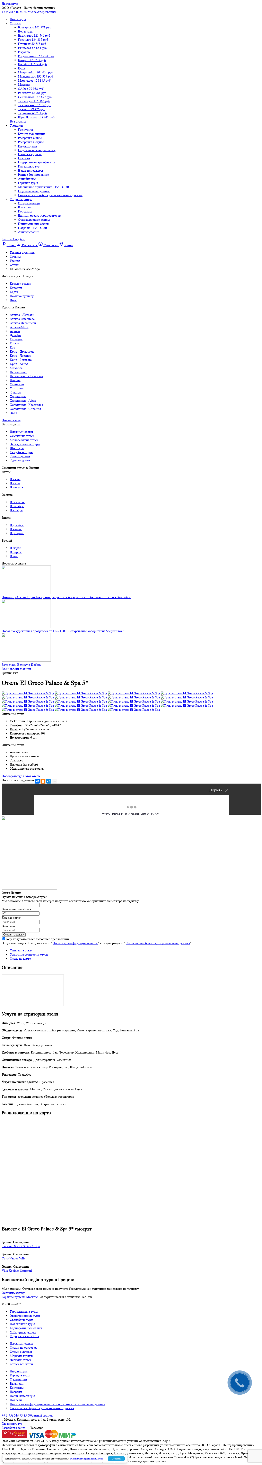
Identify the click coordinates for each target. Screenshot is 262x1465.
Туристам (16, 125)
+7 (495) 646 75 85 (14, 12)
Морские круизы (21, 1356)
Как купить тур (29, 166)
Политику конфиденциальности (75, 943)
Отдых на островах (23, 1347)
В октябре (17, 506)
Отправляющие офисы (34, 219)
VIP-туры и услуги (23, 1332)
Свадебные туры (21, 452)
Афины (15, 331)
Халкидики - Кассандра (26, 405)
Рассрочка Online (30, 138)
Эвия (13, 413)
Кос (12, 347)
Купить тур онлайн (31, 134)
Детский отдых (20, 1360)
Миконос (16, 368)
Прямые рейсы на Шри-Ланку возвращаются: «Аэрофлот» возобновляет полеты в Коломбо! (66, 597)
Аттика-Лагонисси (23, 323)
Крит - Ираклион (22, 351)
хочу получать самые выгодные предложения (37, 939)
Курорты (16, 288)
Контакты (25, 211)
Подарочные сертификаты (36, 162)
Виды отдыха (27, 146)
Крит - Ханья (19, 364)
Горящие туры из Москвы (20, 1297)
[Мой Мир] (48, 781)
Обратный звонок (40, 1415)
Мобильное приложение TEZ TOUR (43, 187)
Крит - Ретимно (21, 360)
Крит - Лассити (20, 356)
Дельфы (15, 335)
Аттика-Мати (19, 327)
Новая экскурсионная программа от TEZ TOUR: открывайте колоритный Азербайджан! (63, 631)
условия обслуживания (143, 1441)
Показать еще (11, 420)
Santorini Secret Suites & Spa (21, 1246)
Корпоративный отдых (26, 1328)
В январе (16, 529)
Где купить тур (12, 1424)
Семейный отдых (22, 436)
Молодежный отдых (24, 440)
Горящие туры (28, 183)
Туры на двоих (20, 460)
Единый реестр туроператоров (39, 215)
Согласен (116, 1458)
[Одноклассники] (43, 781)
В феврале (17, 533)
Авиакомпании (28, 232)
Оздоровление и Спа (24, 1336)
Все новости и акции (16, 669)
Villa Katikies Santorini (17, 1271)
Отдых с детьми (21, 1352)
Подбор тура (18, 1371)
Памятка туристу (22, 296)
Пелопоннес (18, 372)
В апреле (16, 552)
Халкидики (18, 396)
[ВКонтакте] (37, 781)
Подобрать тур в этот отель (21, 776)
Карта (14, 292)
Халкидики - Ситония (25, 409)
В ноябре (16, 510)
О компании (18, 1379)
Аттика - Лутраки (22, 315)
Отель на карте (20, 958)
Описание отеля (21, 950)
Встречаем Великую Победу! (22, 665)
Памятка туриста (30, 154)
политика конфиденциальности (101, 1441)
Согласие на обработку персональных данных (50, 195)
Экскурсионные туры (25, 444)
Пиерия (15, 380)
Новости (24, 158)
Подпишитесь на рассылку (36, 150)
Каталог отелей (20, 284)
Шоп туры (17, 448)
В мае (14, 556)
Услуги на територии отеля (29, 954)
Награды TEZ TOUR (32, 228)
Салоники (17, 384)
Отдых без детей (21, 1364)
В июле (15, 483)
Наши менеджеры (30, 170)
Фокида (15, 392)
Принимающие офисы (33, 224)
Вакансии (25, 207)
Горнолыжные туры (24, 1311)
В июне (15, 479)
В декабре (17, 525)
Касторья (16, 339)
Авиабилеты (27, 179)
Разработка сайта (13, 1428)
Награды (16, 1392)
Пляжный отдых (21, 432)
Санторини (18, 388)
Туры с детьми (20, 456)
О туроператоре (21, 199)
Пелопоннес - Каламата (26, 376)
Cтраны (15, 23)
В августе (16, 487)
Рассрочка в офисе (31, 142)
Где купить (25, 130)
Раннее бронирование (33, 175)
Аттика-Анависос (22, 319)
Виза (13, 300)
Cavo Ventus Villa (13, 1258)
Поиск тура (18, 19)
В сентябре (17, 502)
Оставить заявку (13, 1293)
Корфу (14, 343)
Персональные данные (34, 191)
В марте (15, 548)
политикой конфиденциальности (86, 1458)
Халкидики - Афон (23, 401)
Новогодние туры (22, 1324)
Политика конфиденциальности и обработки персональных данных (57, 1404)
